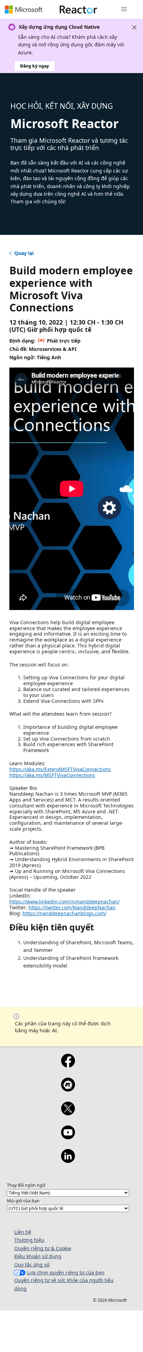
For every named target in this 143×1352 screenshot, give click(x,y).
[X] (67, 1113)
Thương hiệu (29, 1240)
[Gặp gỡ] (67, 1089)
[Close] (134, 27)
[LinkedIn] (67, 1160)
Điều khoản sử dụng (37, 1256)
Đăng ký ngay (34, 66)
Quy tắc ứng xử (32, 1264)
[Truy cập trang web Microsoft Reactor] (78, 9)
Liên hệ (22, 1232)
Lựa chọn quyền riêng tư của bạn (65, 1272)
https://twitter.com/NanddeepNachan (72, 907)
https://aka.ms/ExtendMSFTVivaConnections (60, 769)
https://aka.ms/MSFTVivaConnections (52, 775)
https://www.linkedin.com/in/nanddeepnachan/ (64, 901)
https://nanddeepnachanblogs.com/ (65, 913)
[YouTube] (67, 1136)
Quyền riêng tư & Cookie (42, 1248)
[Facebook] (67, 1065)
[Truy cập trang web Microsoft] (23, 9)
